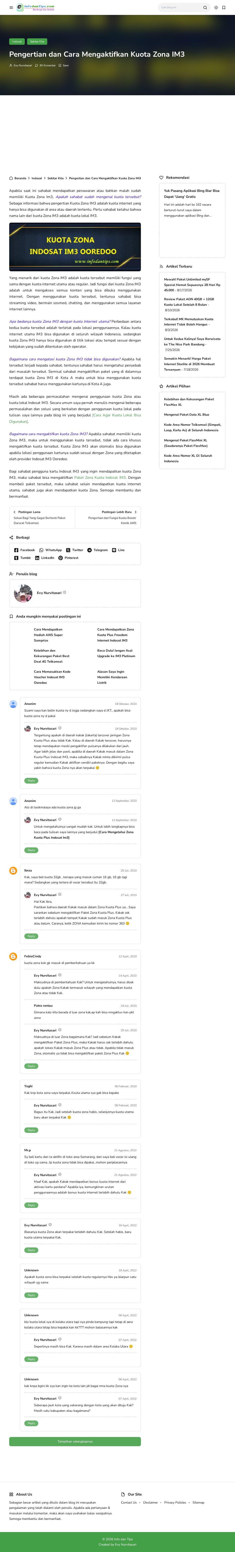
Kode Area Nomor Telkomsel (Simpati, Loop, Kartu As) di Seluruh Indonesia (192, 427)
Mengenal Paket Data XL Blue (186, 414)
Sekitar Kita (37, 41)
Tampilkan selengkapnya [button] (75, 1441)
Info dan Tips (123, 1539)
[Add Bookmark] (63, 65)
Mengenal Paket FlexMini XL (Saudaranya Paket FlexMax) (186, 443)
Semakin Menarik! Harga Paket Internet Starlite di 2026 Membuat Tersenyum (189, 364)
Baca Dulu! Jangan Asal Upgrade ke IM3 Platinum (116, 653)
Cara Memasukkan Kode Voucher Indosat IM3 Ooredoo (52, 677)
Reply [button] (31, 780)
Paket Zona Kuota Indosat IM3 (100, 477)
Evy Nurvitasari (23, 65)
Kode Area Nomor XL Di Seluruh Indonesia (188, 458)
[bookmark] (224, 8)
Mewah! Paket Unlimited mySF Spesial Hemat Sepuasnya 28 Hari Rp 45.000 (192, 285)
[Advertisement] (117, 134)
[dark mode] (216, 8)
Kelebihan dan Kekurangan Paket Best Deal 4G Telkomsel (51, 656)
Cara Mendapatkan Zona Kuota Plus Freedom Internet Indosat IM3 (115, 635)
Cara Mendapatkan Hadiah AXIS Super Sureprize (48, 635)
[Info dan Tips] (35, 7)
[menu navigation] (11, 8)
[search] (205, 8)
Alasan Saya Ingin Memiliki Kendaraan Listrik (112, 677)
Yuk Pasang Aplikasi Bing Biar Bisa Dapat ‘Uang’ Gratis (191, 193)
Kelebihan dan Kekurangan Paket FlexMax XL (189, 402)
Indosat (17, 41)
